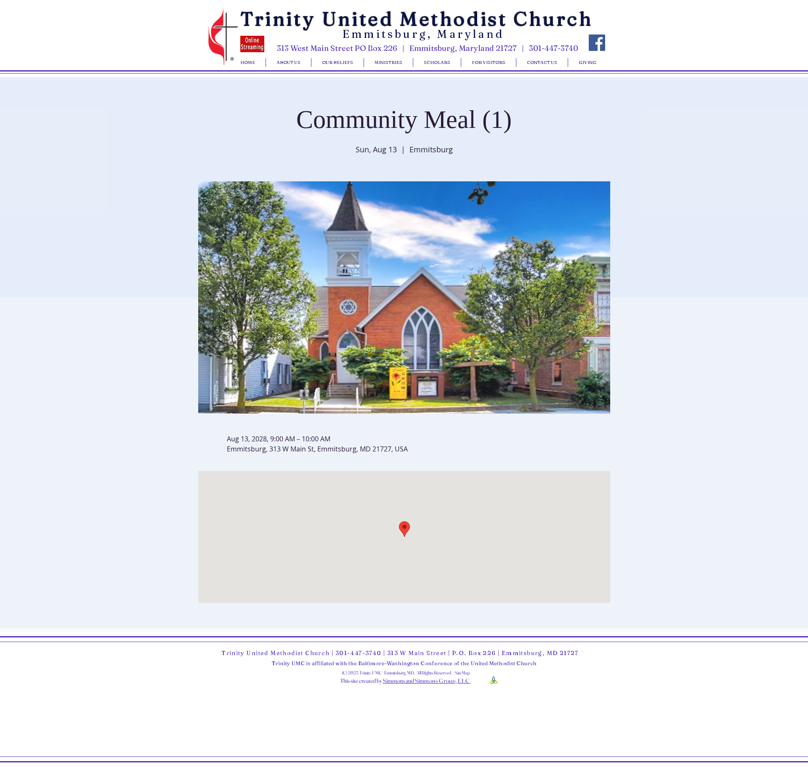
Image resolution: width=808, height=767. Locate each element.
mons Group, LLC (447, 681)
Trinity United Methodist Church (416, 19)
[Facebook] (597, 43)
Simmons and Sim (403, 681)
